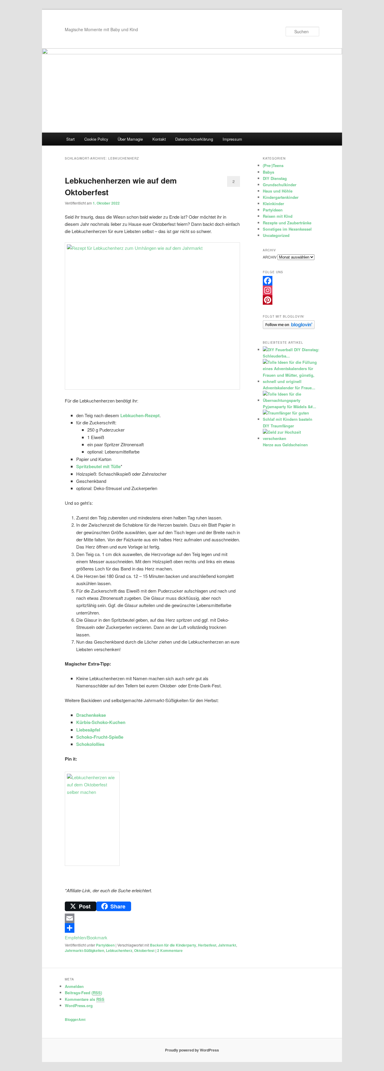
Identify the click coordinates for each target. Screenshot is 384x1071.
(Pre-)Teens (273, 165)
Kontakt (159, 139)
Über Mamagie (130, 139)
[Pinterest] (291, 300)
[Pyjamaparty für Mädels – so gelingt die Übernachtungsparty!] (290, 400)
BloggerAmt (75, 1019)
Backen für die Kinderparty (173, 945)
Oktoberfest (144, 950)
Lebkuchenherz (119, 950)
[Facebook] (291, 281)
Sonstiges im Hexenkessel (287, 229)
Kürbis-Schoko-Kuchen (100, 722)
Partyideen (105, 945)
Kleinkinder (273, 203)
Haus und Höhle (277, 191)
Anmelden (74, 986)
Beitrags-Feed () (83, 992)
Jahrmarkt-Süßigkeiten (84, 950)
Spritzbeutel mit (93, 466)
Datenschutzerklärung (194, 139)
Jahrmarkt (227, 945)
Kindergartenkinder (280, 197)
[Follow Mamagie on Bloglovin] (289, 327)
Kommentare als (84, 999)
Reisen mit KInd (277, 216)
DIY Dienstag (275, 178)
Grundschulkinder (279, 184)
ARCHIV (270, 256)
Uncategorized (276, 235)
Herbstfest (207, 945)
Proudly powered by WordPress (192, 1050)
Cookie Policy (96, 139)
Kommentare (170, 950)
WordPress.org (79, 1005)
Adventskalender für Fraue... (289, 387)
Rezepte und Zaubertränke (287, 223)
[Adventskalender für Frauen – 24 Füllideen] (290, 381)
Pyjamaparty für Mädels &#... (289, 406)
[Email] (152, 918)
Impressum (232, 139)
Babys (268, 172)
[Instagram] (291, 290)
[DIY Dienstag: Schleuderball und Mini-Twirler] (278, 349)
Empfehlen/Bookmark (86, 937)
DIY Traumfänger (278, 426)
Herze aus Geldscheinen (285, 444)
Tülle (115, 466)
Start (70, 139)
